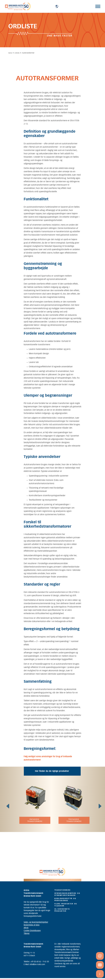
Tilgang (26, 933)
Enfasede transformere (35, 820)
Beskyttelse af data (31, 925)
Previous (6, 804)
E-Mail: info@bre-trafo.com (34, 964)
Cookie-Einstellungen (32, 931)
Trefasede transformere (74, 820)
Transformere (62, 890)
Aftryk (26, 928)
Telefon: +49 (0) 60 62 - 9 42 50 (36, 962)
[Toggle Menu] (97, 6)
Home (10, 53)
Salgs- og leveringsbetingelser (36, 922)
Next (98, 804)
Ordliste (16, 53)
